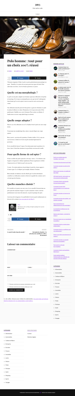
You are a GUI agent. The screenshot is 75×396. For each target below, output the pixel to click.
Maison (57, 297)
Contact (37, 14)
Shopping (57, 311)
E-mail (30, 267)
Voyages (57, 318)
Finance (57, 287)
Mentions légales (31, 337)
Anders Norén (51, 392)
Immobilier (58, 290)
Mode (31, 71)
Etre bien (57, 283)
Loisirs (57, 293)
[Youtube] (10, 215)
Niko (10, 71)
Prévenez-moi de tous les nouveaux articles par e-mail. (20, 286)
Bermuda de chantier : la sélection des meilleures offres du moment (38, 233)
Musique (57, 304)
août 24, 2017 (20, 71)
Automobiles (58, 272)
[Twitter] (8, 215)
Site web (9, 275)
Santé (56, 307)
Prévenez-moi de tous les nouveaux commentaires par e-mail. (22, 284)
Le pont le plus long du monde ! (16, 232)
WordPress (36, 392)
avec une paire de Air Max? (26, 199)
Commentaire (11, 249)
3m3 (37, 4)
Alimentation (58, 269)
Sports (57, 314)
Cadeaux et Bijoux (59, 276)
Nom (9, 267)
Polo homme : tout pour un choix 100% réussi (24, 63)
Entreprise (57, 279)
